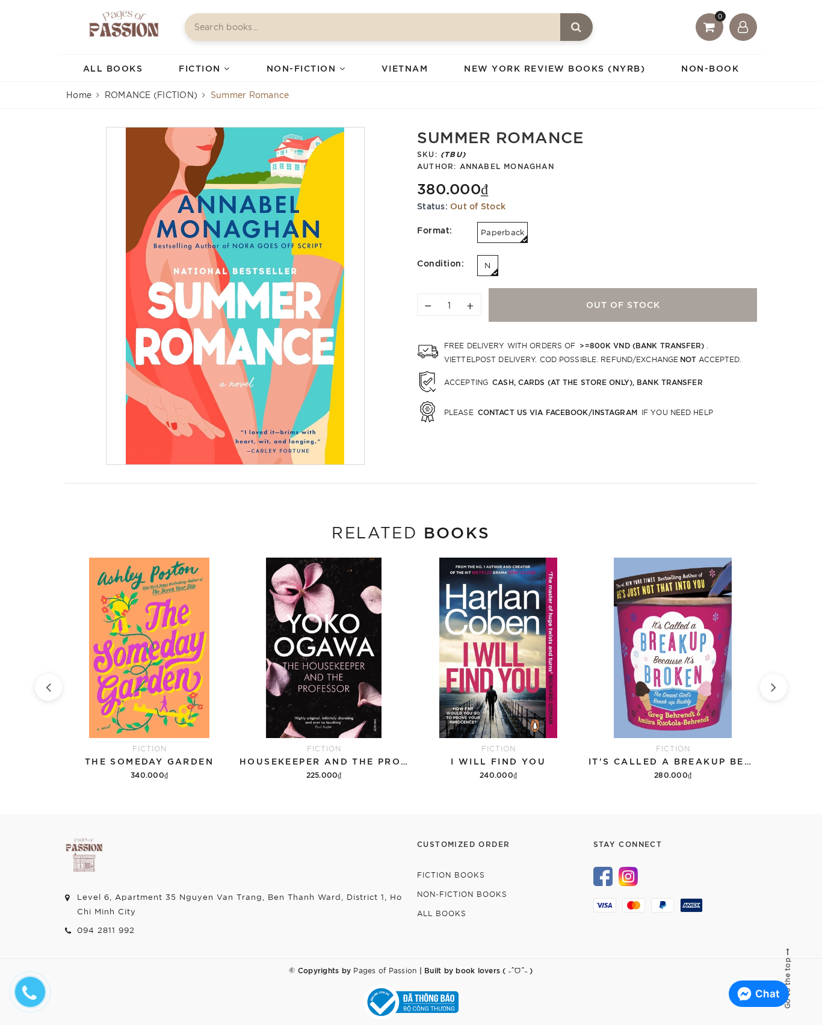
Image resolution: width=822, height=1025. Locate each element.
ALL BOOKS (113, 67)
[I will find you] (498, 669)
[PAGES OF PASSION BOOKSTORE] (124, 27)
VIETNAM (405, 67)
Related (411, 531)
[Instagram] (628, 875)
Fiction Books (451, 874)
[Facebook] (603, 875)
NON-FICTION (303, 67)
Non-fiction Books (462, 893)
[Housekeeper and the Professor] (323, 669)
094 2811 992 (106, 930)
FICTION (201, 67)
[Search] (576, 27)
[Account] (743, 27)
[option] (235, 296)
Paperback (502, 232)
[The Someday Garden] (149, 669)
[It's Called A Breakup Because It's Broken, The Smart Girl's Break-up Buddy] (673, 669)
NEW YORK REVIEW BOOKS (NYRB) (554, 67)
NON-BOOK (710, 67)
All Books (441, 912)
